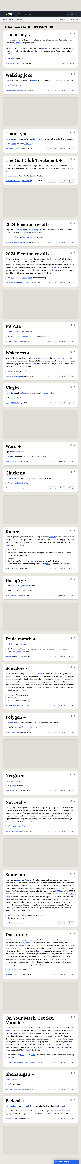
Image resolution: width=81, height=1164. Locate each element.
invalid (34, 478)
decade (18, 651)
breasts (16, 722)
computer (33, 561)
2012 (58, 1047)
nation (57, 649)
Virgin (7, 403)
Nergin (7, 791)
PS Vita (8, 341)
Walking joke (9, 90)
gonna (12, 176)
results (30, 278)
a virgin (18, 781)
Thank (13, 144)
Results (29, 237)
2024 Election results (12, 242)
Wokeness (9, 376)
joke (21, 85)
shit (19, 1079)
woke (11, 40)
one (36, 727)
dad (30, 168)
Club (35, 176)
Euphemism (10, 1079)
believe (22, 727)
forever (24, 393)
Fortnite (10, 969)
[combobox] (43, 14)
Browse (19, 19)
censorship (60, 358)
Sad (18, 398)
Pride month (9, 657)
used (30, 456)
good (41, 237)
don (13, 539)
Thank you (9, 149)
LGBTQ (40, 358)
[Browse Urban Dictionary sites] (9, 14)
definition (16, 451)
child (47, 564)
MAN (12, 278)
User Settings (73, 19)
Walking (16, 85)
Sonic (34, 722)
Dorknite (8, 975)
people (47, 48)
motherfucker (17, 826)
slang (9, 722)
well (9, 1057)
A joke (8, 80)
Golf (71, 168)
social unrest (23, 644)
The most (9, 331)
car (64, 1113)
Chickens (8, 488)
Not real (8, 831)
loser (42, 965)
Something (10, 139)
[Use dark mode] (76, 14)
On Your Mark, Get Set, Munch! (14, 1063)
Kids (7, 569)
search (27, 478)
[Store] (72, 14)
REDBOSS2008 (19, 64)
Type (9, 456)
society (53, 537)
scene (8, 171)
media (34, 80)
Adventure (43, 915)
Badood (8, 1119)
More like (17, 969)
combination (11, 1106)
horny (12, 585)
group (28, 700)
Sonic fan (8, 923)
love (12, 58)
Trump (53, 267)
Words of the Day (8, 19)
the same (27, 585)
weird (8, 896)
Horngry (8, 595)
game (27, 940)
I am (25, 590)
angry (20, 585)
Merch (72, 90)
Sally (66, 899)
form (28, 80)
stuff (25, 371)
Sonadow (8, 706)
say (24, 139)
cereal (8, 1030)
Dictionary (37, 139)
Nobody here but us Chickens (18, 483)
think (14, 649)
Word (7, 461)
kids (10, 264)
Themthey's (9, 64)
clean (15, 1033)
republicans (21, 229)
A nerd (8, 781)
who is (13, 781)
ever (30, 331)
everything (34, 229)
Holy (9, 1084)
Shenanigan (9, 1089)
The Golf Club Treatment (13, 181)
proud (46, 393)
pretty (30, 270)
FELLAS (14, 590)
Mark (22, 1055)
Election (24, 237)
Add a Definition (61, 19)
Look (9, 85)
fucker (24, 176)
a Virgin (13, 398)
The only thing (11, 478)
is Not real (25, 826)
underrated (17, 331)
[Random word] (67, 14)
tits (30, 727)
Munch (28, 1050)
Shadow (8, 687)
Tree (51, 259)
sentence (38, 456)
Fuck (9, 371)
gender (17, 42)
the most (24, 336)
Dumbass (11, 695)
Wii (42, 1113)
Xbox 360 (50, 1113)
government (59, 816)
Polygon (8, 732)
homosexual (37, 673)
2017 (68, 940)
